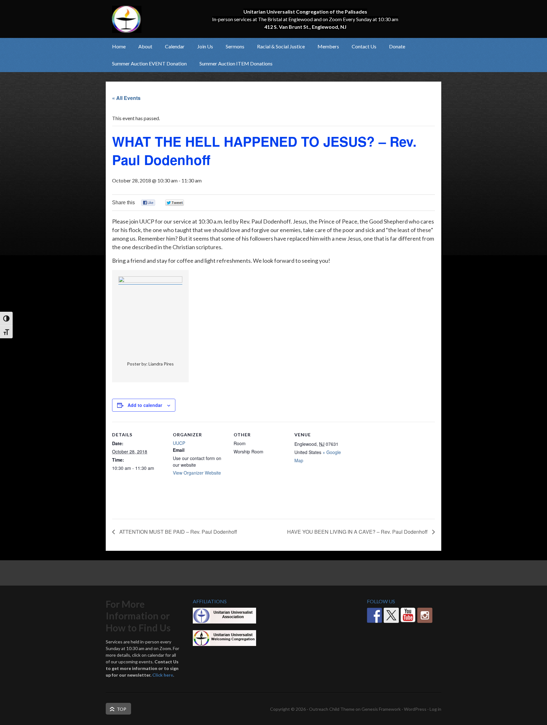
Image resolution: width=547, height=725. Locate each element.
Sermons (235, 46)
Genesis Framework (381, 709)
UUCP (179, 443)
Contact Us (364, 46)
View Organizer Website (197, 473)
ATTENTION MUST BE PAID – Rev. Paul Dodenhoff (177, 531)
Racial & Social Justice (278, 46)
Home (119, 46)
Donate (397, 46)
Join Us (202, 46)
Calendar (175, 46)
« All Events (126, 97)
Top (121, 709)
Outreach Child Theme (332, 709)
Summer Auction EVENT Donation (149, 63)
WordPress (415, 709)
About (142, 46)
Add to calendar (145, 405)
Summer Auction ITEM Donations (236, 63)
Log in (435, 709)
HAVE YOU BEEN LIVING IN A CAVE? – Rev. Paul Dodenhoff (358, 531)
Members (325, 46)
